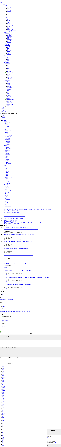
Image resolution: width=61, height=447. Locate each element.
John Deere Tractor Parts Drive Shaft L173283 (10, 221)
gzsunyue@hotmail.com (5, 320)
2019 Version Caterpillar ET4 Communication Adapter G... (11, 223)
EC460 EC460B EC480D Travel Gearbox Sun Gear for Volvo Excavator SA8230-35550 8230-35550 (21, 229)
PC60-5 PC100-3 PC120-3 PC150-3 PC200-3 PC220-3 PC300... (12, 210)
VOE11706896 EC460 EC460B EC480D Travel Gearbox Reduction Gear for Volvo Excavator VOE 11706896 (22, 236)
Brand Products (4, 115)
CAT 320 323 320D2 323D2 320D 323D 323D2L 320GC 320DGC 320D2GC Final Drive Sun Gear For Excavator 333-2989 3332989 (26, 277)
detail (6, 253)
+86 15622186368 (4, 326)
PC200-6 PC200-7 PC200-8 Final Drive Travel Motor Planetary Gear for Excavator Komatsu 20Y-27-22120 (22, 256)
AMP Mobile (4, 310)
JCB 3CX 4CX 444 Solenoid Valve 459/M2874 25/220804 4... (12, 212)
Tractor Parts (2, 311)
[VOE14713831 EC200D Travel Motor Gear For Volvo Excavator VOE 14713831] (15, 282)
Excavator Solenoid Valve (7, 311)
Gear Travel (3, 117)
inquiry (5, 253)
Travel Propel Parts (4, 116)
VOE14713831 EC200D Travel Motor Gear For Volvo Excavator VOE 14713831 (17, 284)
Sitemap (1, 310)
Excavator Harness (27, 311)
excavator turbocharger (14, 311)
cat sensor (23, 311)
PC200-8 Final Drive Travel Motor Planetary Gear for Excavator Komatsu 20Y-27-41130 (19, 249)
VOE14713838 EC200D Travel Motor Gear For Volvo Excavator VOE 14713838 (17, 270)
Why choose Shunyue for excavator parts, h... (6, 299)
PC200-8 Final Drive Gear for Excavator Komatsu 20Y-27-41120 (15, 263)
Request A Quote (2, 2)
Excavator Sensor (19, 311)
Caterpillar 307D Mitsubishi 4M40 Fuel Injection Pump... (11, 214)
